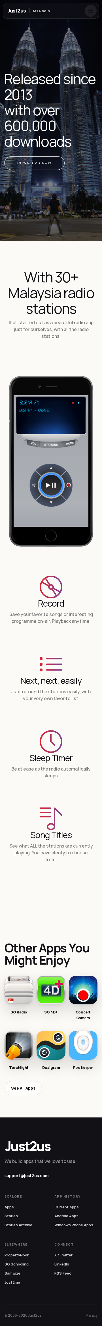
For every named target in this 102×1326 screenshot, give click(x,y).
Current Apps (66, 1207)
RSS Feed (62, 1273)
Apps (9, 1207)
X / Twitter (63, 1255)
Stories (11, 1215)
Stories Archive (18, 1224)
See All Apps (23, 1088)
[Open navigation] (91, 11)
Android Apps (66, 1215)
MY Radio (41, 10)
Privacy (91, 1315)
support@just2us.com (27, 1175)
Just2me (12, 1282)
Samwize (12, 1273)
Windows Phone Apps (73, 1224)
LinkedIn (61, 1264)
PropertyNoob (17, 1255)
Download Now (34, 163)
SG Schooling (17, 1264)
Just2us (17, 10)
